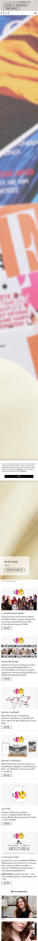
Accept (19, 476)
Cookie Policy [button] (20, 469)
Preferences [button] (23, 471)
